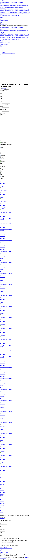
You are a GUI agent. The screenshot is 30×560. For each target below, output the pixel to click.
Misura (26, 10)
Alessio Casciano (7, 12)
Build (4, 9)
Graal (12, 10)
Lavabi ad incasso (16, 5)
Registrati (1, 114)
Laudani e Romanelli (11, 13)
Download (1, 17)
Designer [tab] (6, 24)
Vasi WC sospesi (6, 2)
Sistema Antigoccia (21, 16)
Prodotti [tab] (1, 24)
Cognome (1, 110)
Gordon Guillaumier (2, 13)
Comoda (16, 9)
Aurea (3, 9)
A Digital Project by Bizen (13, 559)
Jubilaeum (17, 10)
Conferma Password (2, 113)
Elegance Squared (2, 10)
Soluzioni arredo (2, 6)
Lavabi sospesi (7, 5)
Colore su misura (13, 15)
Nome (1, 107)
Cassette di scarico (2, 8)
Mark (21, 10)
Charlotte (8, 9)
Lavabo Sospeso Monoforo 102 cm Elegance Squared (8, 53)
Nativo (28, 10)
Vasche (1, 31)
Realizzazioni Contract (5, 20)
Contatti (1, 45)
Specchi (22, 7)
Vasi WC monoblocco (15, 2)
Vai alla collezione (2, 518)
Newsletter (1, 21)
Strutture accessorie (10, 7)
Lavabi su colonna (20, 5)
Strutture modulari (5, 7)
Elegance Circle (19, 9)
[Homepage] (3, 23)
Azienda (1, 19)
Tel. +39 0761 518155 (27, 557)
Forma (9, 10)
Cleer (12, 9)
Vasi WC (1, 1)
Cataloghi (5, 18)
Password (1, 103)
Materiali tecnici (2, 18)
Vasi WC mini (10, 2)
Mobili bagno (1, 7)
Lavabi (1, 4)
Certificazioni (8, 18)
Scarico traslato (5, 16)
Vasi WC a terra (2, 2)
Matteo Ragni (21, 13)
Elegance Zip (6, 10)
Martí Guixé (18, 13)
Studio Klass (6, 38)
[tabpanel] (15, 30)
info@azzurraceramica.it (3, 558)
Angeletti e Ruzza (11, 12)
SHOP (1, 22)
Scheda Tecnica (2, 97)
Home (2, 50)
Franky (11, 10)
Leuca (19, 10)
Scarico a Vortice (26, 16)
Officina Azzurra (25, 13)
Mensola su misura (8, 15)
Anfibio (1, 9)
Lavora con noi (5, 21)
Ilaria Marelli (6, 13)
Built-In (6, 9)
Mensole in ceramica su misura (17, 7)
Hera (14, 10)
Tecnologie (1, 40)
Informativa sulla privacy (11, 539)
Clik (14, 9)
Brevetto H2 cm (12, 16)
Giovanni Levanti (27, 12)
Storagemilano (3, 38)
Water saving (1, 16)
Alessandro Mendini (2, 12)
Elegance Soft (27, 9)
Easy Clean (8, 16)
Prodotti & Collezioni (2, 0)
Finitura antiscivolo (16, 16)
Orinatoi (22, 2)
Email (1, 108)
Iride (15, 10)
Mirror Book (23, 10)
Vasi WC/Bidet (19, 2)
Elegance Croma (23, 9)
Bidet (0, 3)
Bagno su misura (2, 14)
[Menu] (0, 23)
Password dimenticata (2, 104)
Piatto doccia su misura (3, 15)
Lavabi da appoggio (11, 5)
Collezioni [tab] (3, 24)
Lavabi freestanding (2, 5)
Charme (11, 9)
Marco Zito (15, 13)
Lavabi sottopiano (25, 5)
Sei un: (1, 109)
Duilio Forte (23, 12)
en (1, 47)
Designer (1, 11)
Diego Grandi (20, 12)
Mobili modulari (17, 15)
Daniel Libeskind (16, 12)
